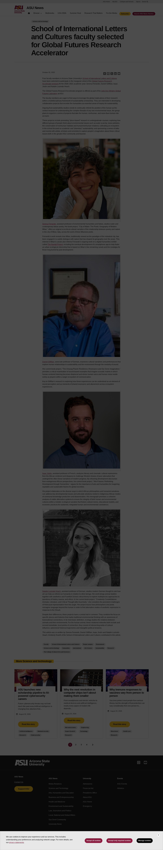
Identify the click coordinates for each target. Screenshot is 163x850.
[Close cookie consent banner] (158, 835)
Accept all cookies (93, 840)
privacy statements (16, 842)
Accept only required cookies (119, 840)
